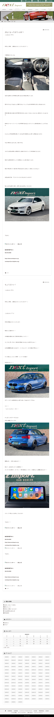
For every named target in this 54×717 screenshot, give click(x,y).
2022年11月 (27, 676)
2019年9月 (47, 692)
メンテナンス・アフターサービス (25, 710)
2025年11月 (20, 660)
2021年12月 (7, 682)
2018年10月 (27, 698)
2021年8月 (34, 682)
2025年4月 (20, 663)
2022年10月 (34, 676)
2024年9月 (20, 666)
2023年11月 (40, 669)
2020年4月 (47, 689)
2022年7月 (7, 679)
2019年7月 (13, 695)
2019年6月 (20, 695)
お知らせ (7, 622)
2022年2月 (40, 679)
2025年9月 (34, 660)
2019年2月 (47, 695)
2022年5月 (20, 679)
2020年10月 (7, 689)
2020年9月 (13, 689)
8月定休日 (6, 613)
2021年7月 (40, 682)
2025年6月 (7, 663)
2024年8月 (27, 666)
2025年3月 (27, 663)
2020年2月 (13, 692)
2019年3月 (40, 695)
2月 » (8, 647)
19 (33, 641)
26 (33, 643)
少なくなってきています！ (14, 32)
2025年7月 (47, 660)
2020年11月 (47, 685)
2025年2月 (34, 663)
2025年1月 (40, 663)
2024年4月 (7, 669)
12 (33, 639)
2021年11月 (13, 682)
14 (47, 639)
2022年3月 (34, 679)
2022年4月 (27, 679)
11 (26, 639)
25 (27, 643)
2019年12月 (27, 692)
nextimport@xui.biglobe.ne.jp (12, 261)
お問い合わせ (29, 712)
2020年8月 (20, 689)
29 (6, 645)
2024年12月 (47, 663)
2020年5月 (40, 689)
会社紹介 (47, 710)
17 (20, 641)
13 (40, 639)
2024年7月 (34, 666)
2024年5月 (47, 666)
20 (40, 641)
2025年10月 (27, 660)
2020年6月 (34, 689)
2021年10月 (20, 682)
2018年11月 (20, 698)
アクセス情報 (13, 712)
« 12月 (4, 647)
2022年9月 (40, 676)
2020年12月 (40, 685)
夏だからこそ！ (7, 606)
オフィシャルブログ (22, 712)
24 (20, 643)
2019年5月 (27, 695)
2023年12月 (34, 669)
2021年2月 (27, 685)
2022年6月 (13, 679)
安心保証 (35, 710)
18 (27, 641)
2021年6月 (47, 682)
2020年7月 (27, 689)
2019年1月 (7, 698)
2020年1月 (20, 692)
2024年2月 (20, 669)
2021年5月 (7, 685)
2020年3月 (7, 692)
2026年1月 (7, 660)
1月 (12, 21)
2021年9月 (27, 682)
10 (20, 639)
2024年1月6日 (46, 29)
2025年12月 (13, 660)
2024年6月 (40, 666)
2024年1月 (27, 669)
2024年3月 (13, 669)
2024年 (9, 21)
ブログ (5, 21)
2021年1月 (34, 685)
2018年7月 (47, 698)
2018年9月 (34, 698)
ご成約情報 (16, 710)
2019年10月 (40, 692)
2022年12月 (20, 676)
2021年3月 (20, 685)
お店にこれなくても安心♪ (10, 605)
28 (47, 643)
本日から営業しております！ (10, 609)
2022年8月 (47, 676)
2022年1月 (47, 679)
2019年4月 (34, 695)
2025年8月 (40, 660)
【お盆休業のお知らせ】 (9, 611)
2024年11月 (7, 666)
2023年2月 (7, 676)
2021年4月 (13, 685)
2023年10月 (47, 669)
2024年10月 (13, 666)
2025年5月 (13, 663)
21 (47, 641)
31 (20, 645)
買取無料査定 (41, 710)
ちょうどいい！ (10, 285)
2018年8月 (40, 698)
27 (40, 643)
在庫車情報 (10, 710)
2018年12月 (13, 698)
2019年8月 (7, 695)
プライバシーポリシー (38, 712)
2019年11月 (34, 692)
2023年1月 (13, 676)
